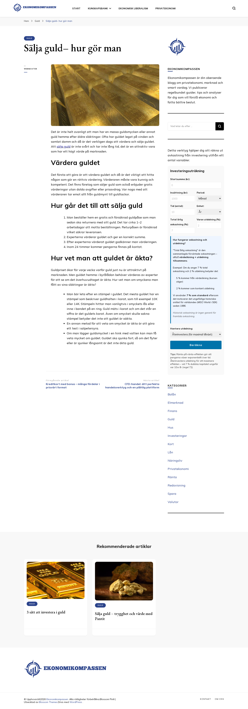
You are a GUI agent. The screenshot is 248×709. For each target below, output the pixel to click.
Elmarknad (175, 403)
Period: (201, 192)
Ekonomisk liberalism (133, 8)
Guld (29, 38)
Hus (170, 427)
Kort (171, 444)
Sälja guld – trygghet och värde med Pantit (124, 616)
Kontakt (205, 699)
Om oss (219, 699)
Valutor (173, 502)
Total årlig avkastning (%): (179, 222)
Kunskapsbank (98, 8)
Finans (172, 411)
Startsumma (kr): (180, 179)
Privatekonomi (165, 8)
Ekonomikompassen (57, 699)
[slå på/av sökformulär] (234, 8)
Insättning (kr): (179, 192)
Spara (172, 494)
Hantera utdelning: (181, 328)
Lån (170, 452)
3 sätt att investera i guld (46, 612)
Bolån (172, 394)
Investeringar (177, 436)
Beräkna (196, 345)
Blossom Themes (48, 702)
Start (76, 8)
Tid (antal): (176, 205)
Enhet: (200, 205)
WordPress (76, 702)
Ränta (172, 477)
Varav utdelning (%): (209, 219)
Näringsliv (175, 460)
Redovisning (176, 485)
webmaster (30, 69)
